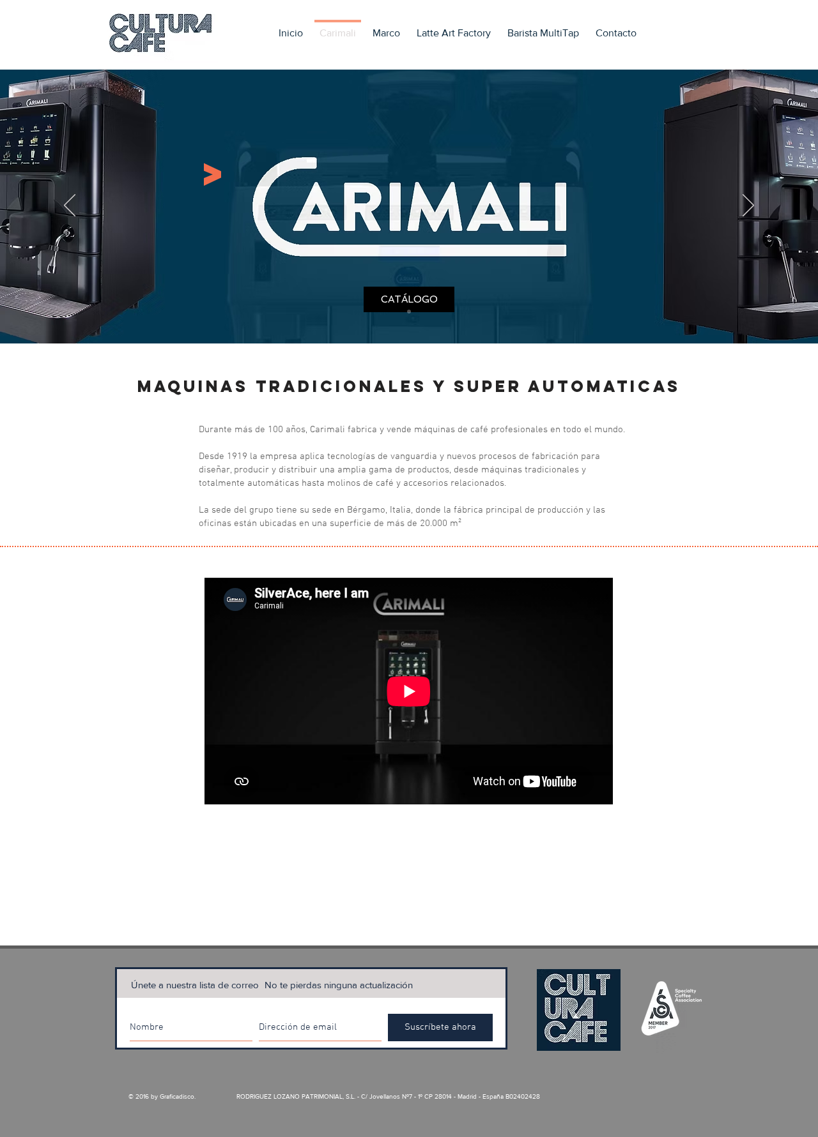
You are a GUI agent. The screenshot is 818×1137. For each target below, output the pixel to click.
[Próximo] (748, 206)
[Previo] (69, 206)
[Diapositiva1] (409, 311)
